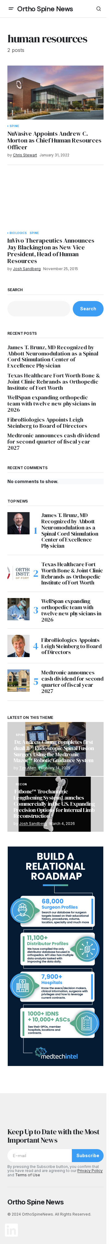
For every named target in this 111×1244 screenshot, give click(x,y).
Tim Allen (27, 768)
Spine (14, 126)
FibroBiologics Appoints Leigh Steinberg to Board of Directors (47, 423)
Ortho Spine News (45, 8)
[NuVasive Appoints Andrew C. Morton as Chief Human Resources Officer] (55, 93)
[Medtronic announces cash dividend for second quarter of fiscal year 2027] (18, 680)
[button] (11, 8)
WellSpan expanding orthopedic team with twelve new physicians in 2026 (51, 403)
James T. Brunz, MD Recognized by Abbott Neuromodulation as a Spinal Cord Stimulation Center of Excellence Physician (52, 356)
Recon (21, 784)
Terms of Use (27, 1175)
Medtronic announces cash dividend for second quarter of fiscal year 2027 (53, 441)
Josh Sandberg (33, 823)
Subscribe (87, 1155)
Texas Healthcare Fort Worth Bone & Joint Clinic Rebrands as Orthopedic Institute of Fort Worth (53, 381)
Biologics (18, 233)
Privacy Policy (90, 1170)
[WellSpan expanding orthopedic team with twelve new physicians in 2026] (18, 609)
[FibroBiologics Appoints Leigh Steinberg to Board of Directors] (18, 646)
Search (15, 290)
